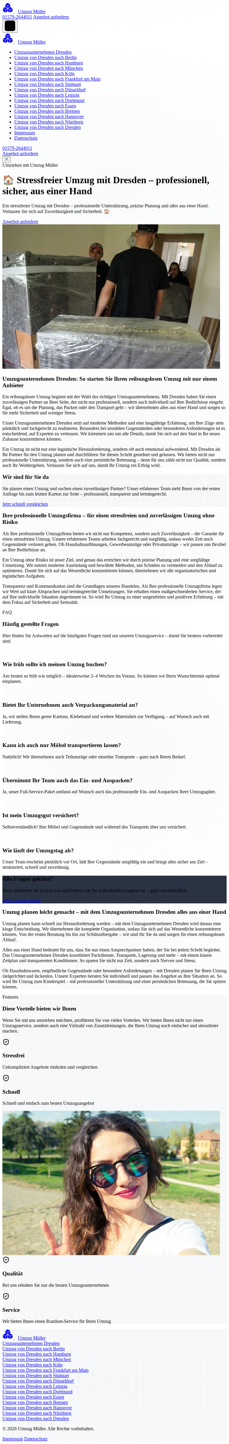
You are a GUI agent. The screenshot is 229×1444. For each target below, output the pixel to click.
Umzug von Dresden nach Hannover (49, 116)
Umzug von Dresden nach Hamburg (48, 62)
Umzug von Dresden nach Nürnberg (48, 121)
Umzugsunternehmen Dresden (43, 52)
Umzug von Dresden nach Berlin (45, 57)
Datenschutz (26, 138)
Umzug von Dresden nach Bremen (47, 111)
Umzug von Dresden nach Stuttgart (47, 84)
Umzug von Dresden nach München (48, 68)
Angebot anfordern (51, 16)
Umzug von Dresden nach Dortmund (49, 100)
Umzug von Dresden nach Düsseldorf (50, 89)
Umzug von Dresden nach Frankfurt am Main (57, 78)
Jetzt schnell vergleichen (25, 504)
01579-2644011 (17, 16)
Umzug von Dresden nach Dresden (47, 127)
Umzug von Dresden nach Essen (45, 105)
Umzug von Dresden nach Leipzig (46, 95)
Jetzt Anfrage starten (21, 900)
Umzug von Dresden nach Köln (44, 73)
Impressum (24, 132)
